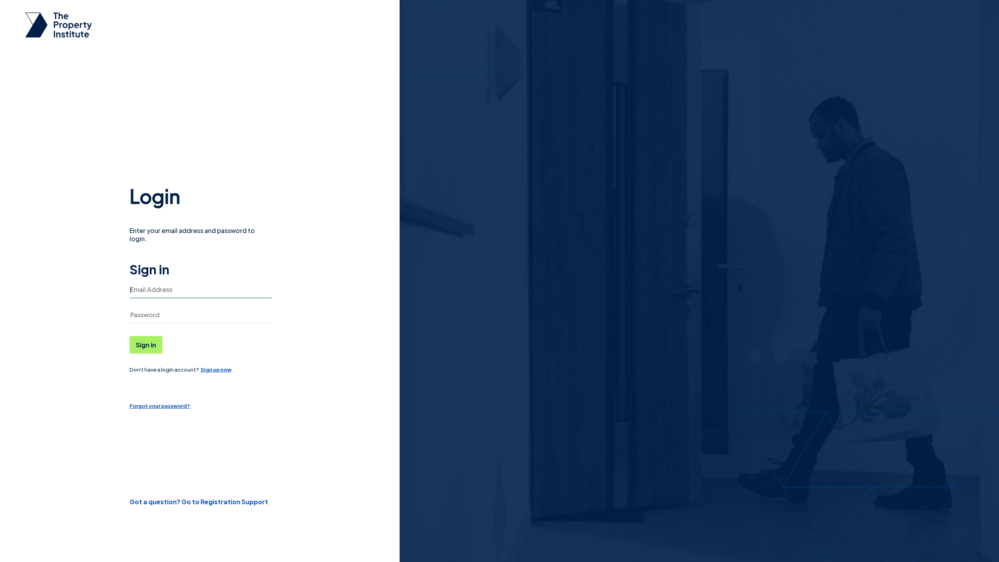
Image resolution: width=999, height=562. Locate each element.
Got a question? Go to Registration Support (199, 502)
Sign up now (216, 369)
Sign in (146, 345)
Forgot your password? (160, 406)
